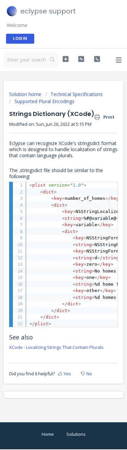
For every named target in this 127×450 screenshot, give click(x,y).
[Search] (52, 60)
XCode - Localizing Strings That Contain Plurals (56, 347)
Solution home (26, 94)
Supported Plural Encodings (45, 101)
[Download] (51, 222)
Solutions (76, 434)
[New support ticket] (65, 59)
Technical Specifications (76, 94)
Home (48, 434)
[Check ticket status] (81, 59)
